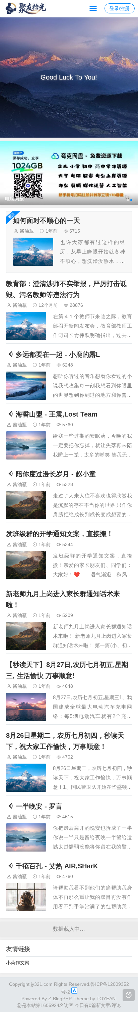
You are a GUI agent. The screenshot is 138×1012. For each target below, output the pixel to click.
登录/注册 (120, 8)
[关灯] (129, 995)
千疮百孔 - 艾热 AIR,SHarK (57, 866)
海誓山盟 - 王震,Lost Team (56, 414)
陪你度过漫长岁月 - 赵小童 (56, 474)
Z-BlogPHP (59, 998)
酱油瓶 (27, 231)
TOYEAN (106, 998)
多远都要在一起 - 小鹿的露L (58, 354)
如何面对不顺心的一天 (46, 220)
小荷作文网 (17, 962)
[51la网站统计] (74, 992)
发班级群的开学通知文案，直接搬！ (59, 533)
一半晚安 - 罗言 (39, 806)
